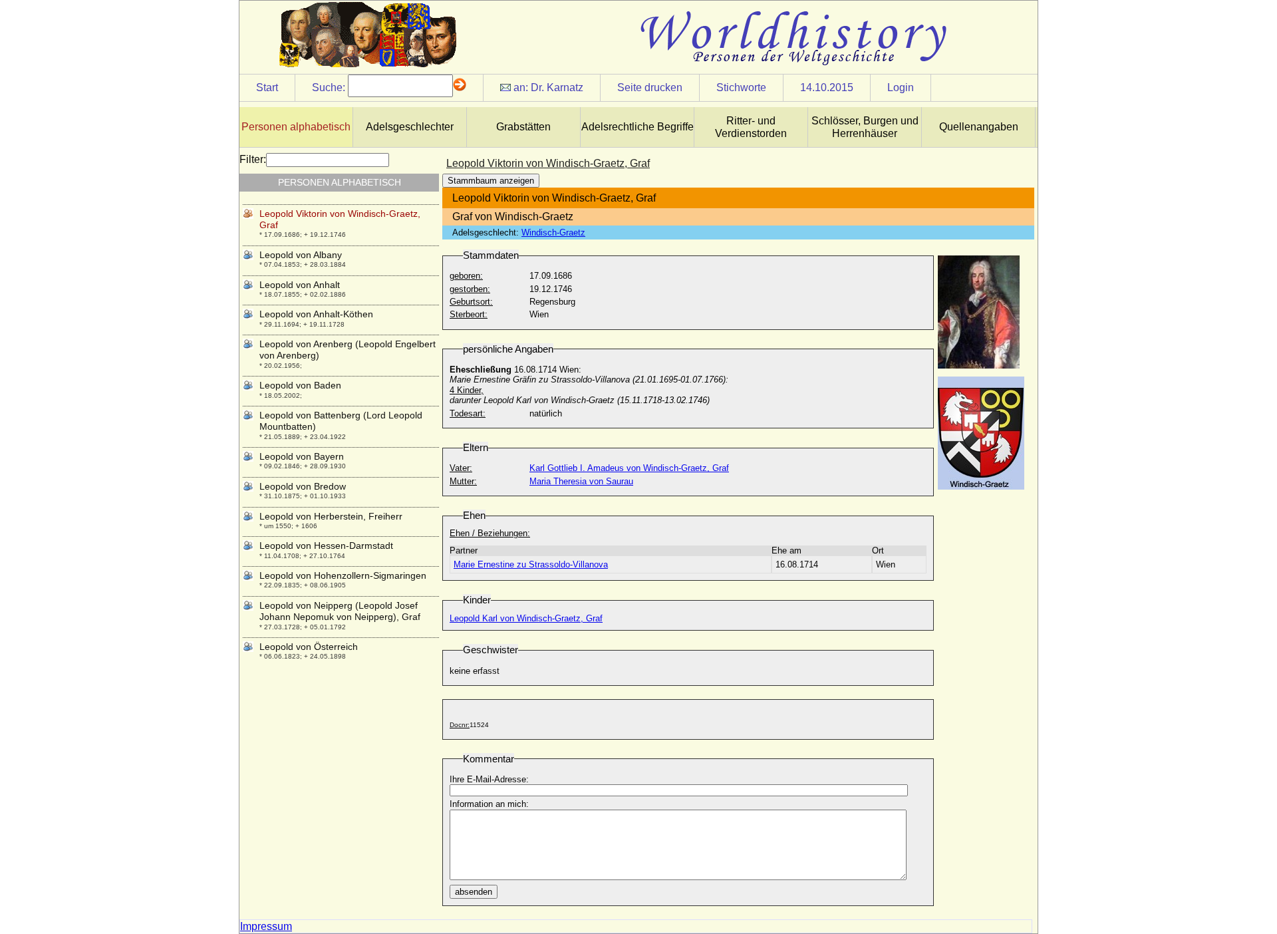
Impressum (266, 926)
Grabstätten (523, 126)
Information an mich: (489, 804)
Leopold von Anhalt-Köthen (316, 314)
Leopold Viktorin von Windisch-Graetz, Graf (339, 219)
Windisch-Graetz (553, 232)
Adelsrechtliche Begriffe (637, 126)
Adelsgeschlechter (410, 126)
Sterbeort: (469, 314)
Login (900, 87)
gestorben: (470, 289)
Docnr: (460, 724)
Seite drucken (649, 87)
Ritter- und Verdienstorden (751, 127)
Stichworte (741, 87)
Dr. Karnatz (557, 87)
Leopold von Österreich (308, 646)
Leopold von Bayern (301, 456)
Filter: (252, 159)
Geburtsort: (471, 302)
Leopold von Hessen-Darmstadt (326, 545)
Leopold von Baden (300, 385)
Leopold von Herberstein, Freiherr (330, 516)
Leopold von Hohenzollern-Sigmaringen (342, 575)
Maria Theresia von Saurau (581, 481)
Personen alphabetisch (296, 126)
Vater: (461, 468)
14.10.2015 (826, 87)
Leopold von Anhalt (299, 284)
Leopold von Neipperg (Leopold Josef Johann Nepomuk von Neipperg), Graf (339, 611)
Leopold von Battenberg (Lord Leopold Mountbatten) (340, 421)
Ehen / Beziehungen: (490, 533)
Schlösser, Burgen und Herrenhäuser (865, 127)
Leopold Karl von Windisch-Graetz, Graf (526, 618)
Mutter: (463, 481)
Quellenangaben (978, 126)
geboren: (466, 276)
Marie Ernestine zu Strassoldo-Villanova (531, 564)
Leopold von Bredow (302, 486)
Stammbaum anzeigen (491, 181)
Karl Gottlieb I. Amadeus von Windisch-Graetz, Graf (629, 468)
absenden (473, 892)
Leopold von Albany (300, 254)
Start (267, 87)
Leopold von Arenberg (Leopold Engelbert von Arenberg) (347, 350)
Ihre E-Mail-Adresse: (489, 779)
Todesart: (468, 413)
